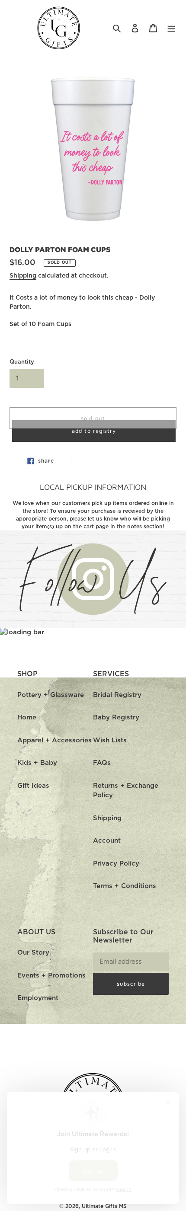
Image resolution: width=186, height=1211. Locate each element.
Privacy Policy (116, 863)
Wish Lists (110, 740)
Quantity (22, 362)
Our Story (33, 952)
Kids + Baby (37, 763)
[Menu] (171, 28)
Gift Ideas (33, 786)
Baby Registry (116, 717)
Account (107, 840)
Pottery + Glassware (50, 695)
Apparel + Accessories (54, 740)
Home (26, 717)
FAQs (102, 763)
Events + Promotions (51, 975)
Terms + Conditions (124, 886)
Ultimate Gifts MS (104, 1206)
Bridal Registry (117, 695)
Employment (37, 998)
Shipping (23, 276)
